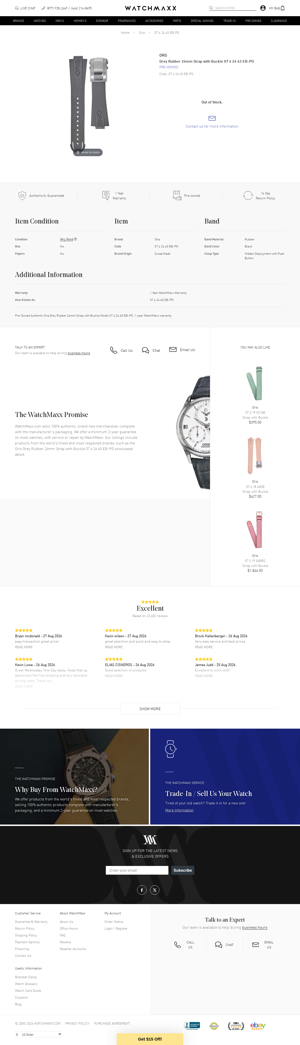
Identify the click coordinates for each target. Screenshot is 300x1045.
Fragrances (127, 20)
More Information (179, 810)
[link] (212, 122)
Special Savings (202, 20)
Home (125, 32)
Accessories (154, 20)
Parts (177, 20)
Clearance (279, 20)
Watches (40, 20)
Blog (18, 1004)
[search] (211, 8)
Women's (80, 20)
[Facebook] (141, 890)
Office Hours (69, 928)
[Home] (150, 8)
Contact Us (23, 955)
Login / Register (116, 928)
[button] (277, 8)
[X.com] (154, 890)
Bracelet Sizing (26, 976)
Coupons (21, 997)
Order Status (114, 921)
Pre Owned (253, 20)
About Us (66, 921)
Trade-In (229, 20)
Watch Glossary (26, 983)
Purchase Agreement (112, 1023)
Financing (22, 948)
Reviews (65, 941)
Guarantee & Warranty (31, 921)
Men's (60, 20)
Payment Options (27, 941)
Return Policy (24, 928)
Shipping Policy (26, 935)
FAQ (62, 935)
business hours (79, 353)
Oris (142, 32)
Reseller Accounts (73, 948)
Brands (18, 20)
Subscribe (183, 870)
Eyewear (102, 20)
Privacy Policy (77, 1023)
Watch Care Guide (28, 990)
